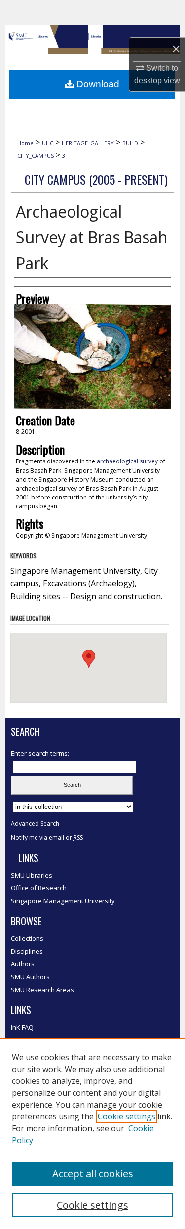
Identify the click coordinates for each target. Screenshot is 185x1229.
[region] (92, 1133)
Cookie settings (126, 1116)
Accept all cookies (92, 1173)
